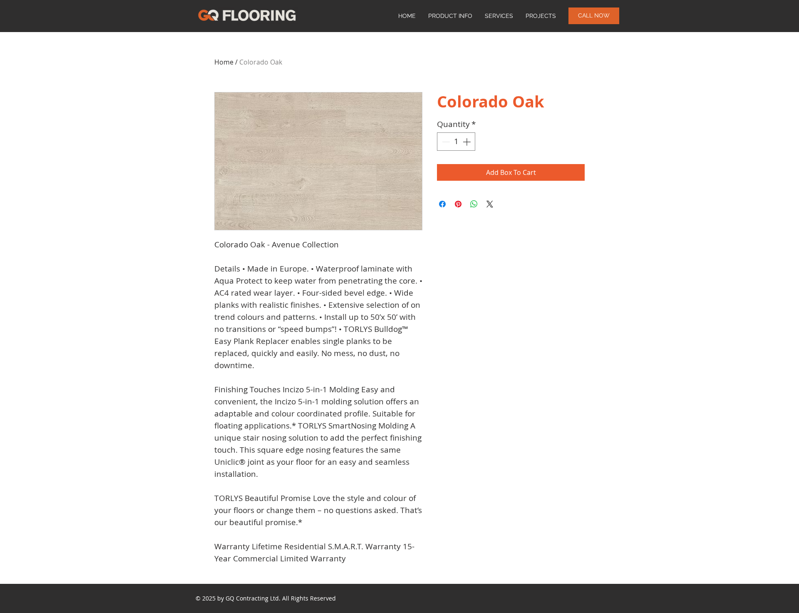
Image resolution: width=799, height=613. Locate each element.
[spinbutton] (456, 142)
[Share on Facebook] (442, 204)
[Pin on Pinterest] (458, 204)
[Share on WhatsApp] (474, 204)
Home (223, 62)
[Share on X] (490, 204)
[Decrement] (445, 142)
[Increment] (467, 142)
